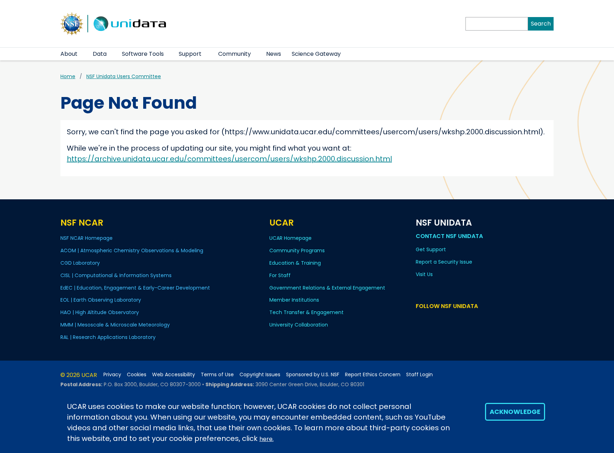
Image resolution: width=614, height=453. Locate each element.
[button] (82, 54)
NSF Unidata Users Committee (123, 76)
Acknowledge (515, 411)
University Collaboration (298, 324)
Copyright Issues (259, 374)
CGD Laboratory (80, 262)
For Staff (280, 275)
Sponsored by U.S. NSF (312, 374)
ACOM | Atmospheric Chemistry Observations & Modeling (131, 250)
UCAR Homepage (290, 238)
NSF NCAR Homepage (86, 238)
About (68, 54)
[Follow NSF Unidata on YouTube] (430, 319)
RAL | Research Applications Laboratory (108, 337)
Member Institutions (294, 299)
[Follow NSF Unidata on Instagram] (461, 319)
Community (234, 54)
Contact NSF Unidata (449, 236)
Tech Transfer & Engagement (306, 312)
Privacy (112, 374)
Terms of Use (217, 374)
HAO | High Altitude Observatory (99, 312)
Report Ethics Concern (372, 374)
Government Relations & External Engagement (327, 287)
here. (266, 439)
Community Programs (297, 250)
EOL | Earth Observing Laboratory (100, 299)
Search (541, 24)
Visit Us (424, 274)
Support (190, 54)
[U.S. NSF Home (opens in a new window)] (71, 23)
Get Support (431, 249)
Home (67, 76)
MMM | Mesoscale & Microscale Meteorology (115, 324)
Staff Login (419, 374)
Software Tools (143, 54)
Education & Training (295, 262)
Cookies (136, 374)
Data (100, 54)
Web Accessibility (173, 374)
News (273, 54)
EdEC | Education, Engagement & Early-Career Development (135, 287)
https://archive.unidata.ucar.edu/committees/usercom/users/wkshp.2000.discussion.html (229, 159)
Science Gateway (316, 54)
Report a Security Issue (444, 261)
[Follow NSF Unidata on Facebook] (451, 319)
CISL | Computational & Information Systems (116, 275)
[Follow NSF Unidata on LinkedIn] (440, 319)
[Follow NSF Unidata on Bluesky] (420, 319)
